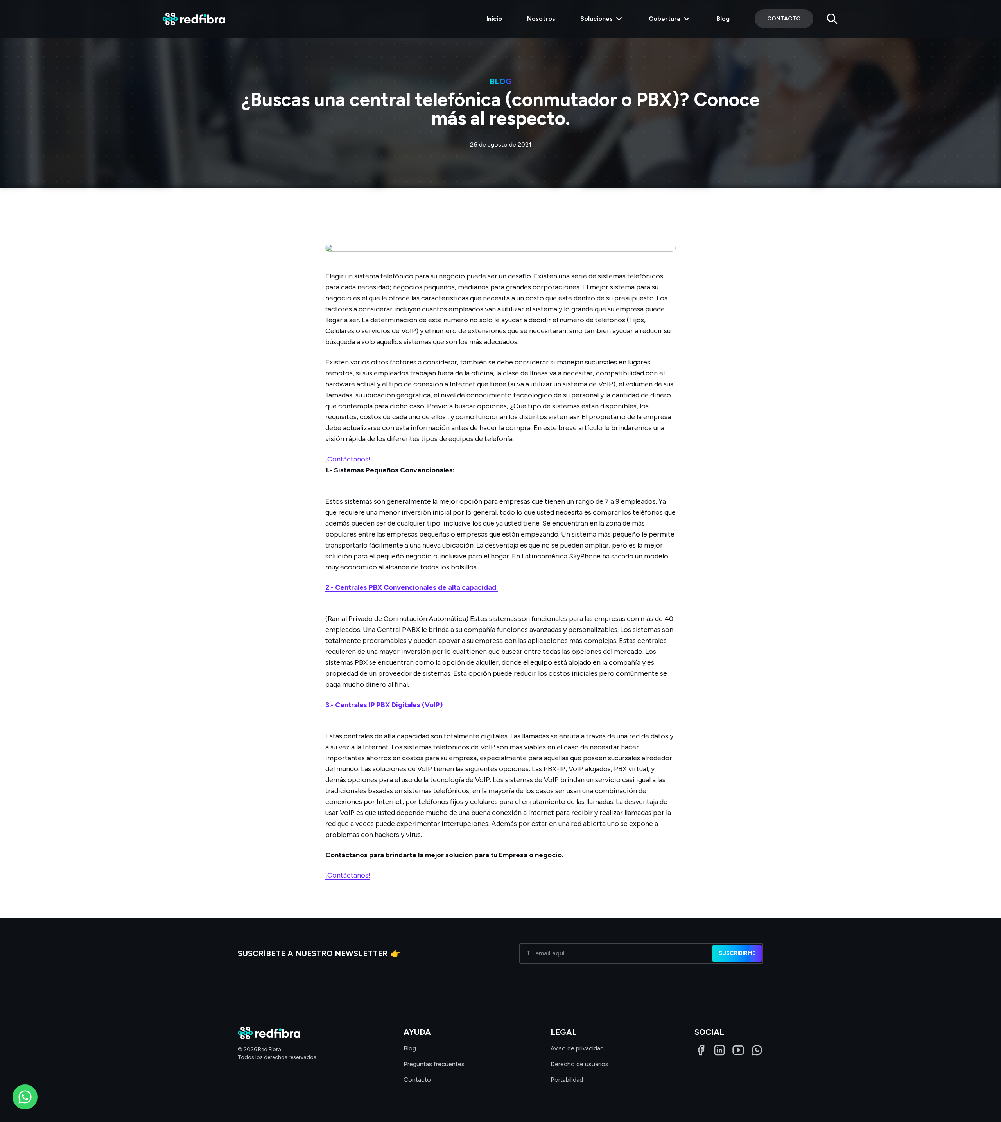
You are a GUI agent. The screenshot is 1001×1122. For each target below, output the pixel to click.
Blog (723, 18)
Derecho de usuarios (579, 1064)
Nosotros (541, 18)
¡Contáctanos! (347, 459)
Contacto (784, 18)
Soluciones (596, 18)
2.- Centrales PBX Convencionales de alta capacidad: (411, 587)
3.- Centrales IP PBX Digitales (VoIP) (384, 704)
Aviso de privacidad (577, 1048)
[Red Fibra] (194, 19)
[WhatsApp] (757, 1050)
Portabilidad (567, 1079)
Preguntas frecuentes (434, 1064)
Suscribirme (737, 953)
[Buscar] (832, 19)
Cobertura (664, 18)
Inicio (494, 18)
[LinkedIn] (719, 1050)
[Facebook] (700, 1050)
